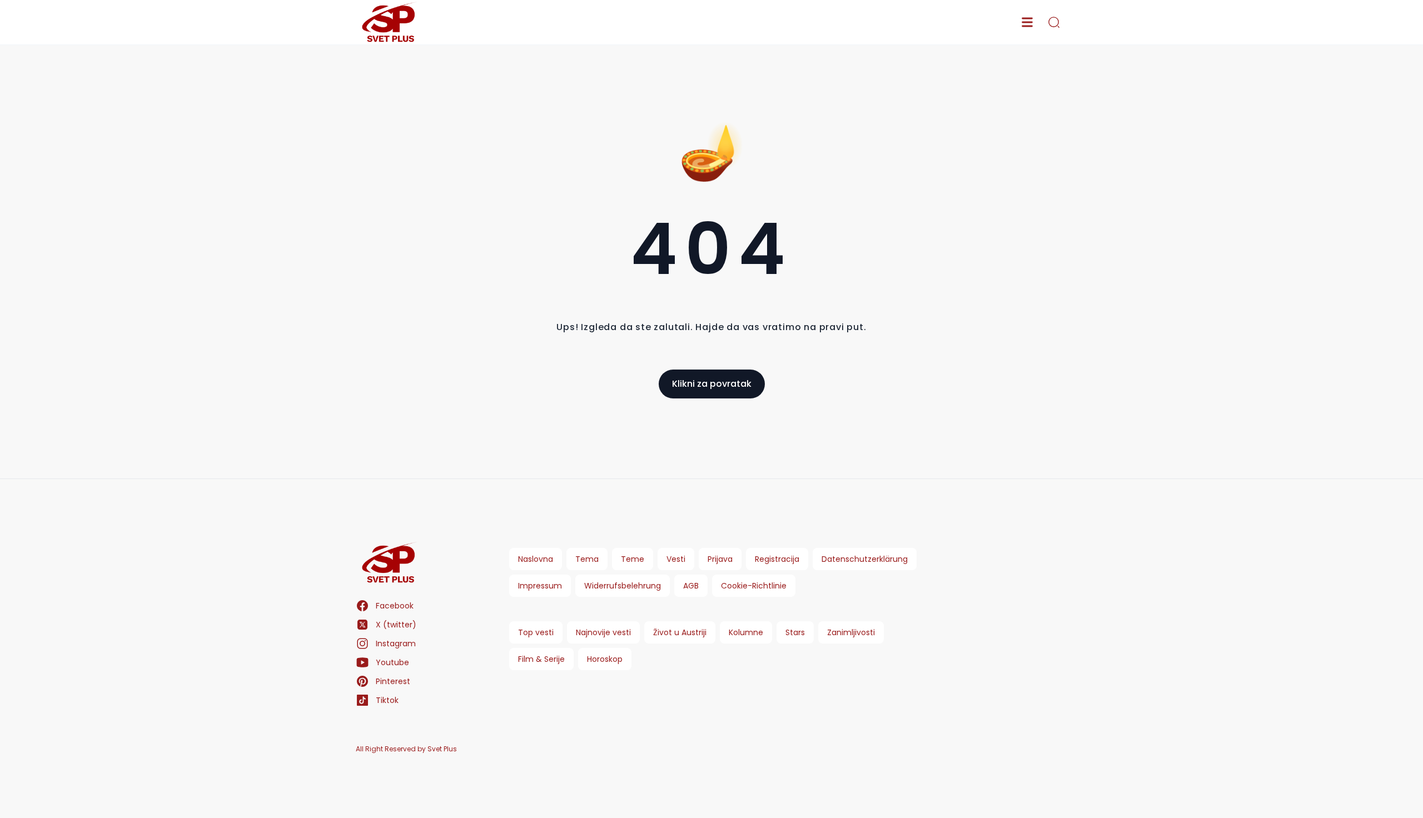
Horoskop (605, 659)
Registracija (777, 559)
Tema (587, 559)
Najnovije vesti (603, 632)
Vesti (675, 559)
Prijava (720, 559)
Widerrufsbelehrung (622, 585)
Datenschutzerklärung (865, 559)
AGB (691, 585)
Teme (632, 559)
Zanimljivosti (851, 632)
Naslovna (535, 559)
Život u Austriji (679, 632)
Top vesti (536, 632)
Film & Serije (541, 659)
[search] (1054, 22)
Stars (795, 632)
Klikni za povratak (712, 383)
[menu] (1027, 22)
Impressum (540, 585)
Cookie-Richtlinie (754, 585)
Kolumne (746, 632)
